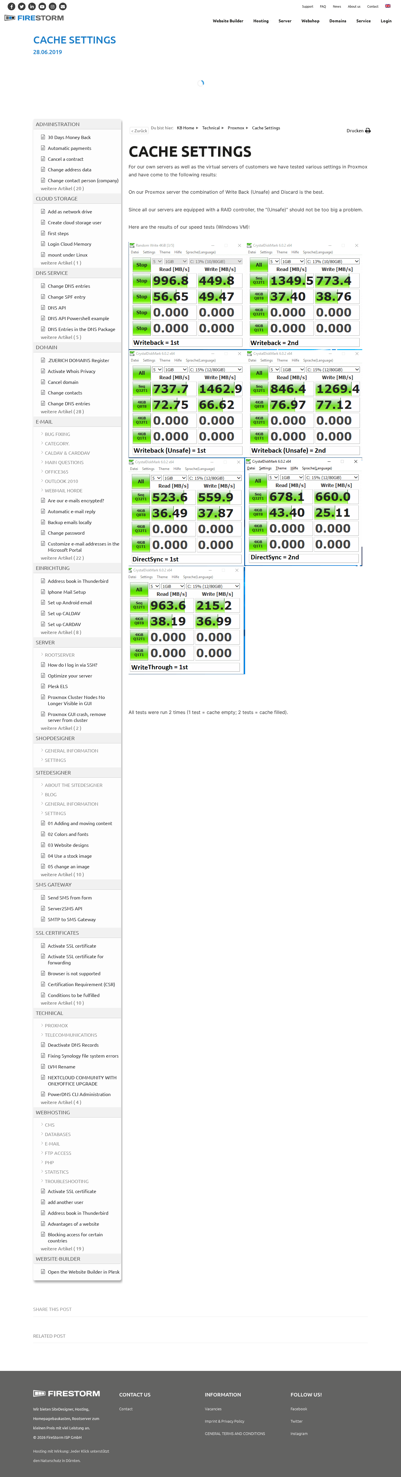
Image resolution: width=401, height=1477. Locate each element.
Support (307, 6)
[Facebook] (11, 6)
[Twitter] (22, 6)
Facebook (299, 1408)
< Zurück (139, 130)
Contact (372, 6)
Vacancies (213, 1408)
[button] (359, 130)
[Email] (63, 6)
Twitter (297, 1421)
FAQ (323, 6)
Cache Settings (74, 39)
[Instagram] (52, 6)
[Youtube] (42, 6)
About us (354, 6)
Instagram (299, 1433)
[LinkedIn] (32, 6)
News (337, 6)
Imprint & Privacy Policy (224, 1421)
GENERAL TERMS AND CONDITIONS (235, 1433)
